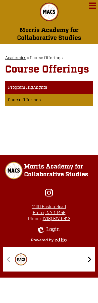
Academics (15, 57)
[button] (89, 259)
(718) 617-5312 (56, 218)
